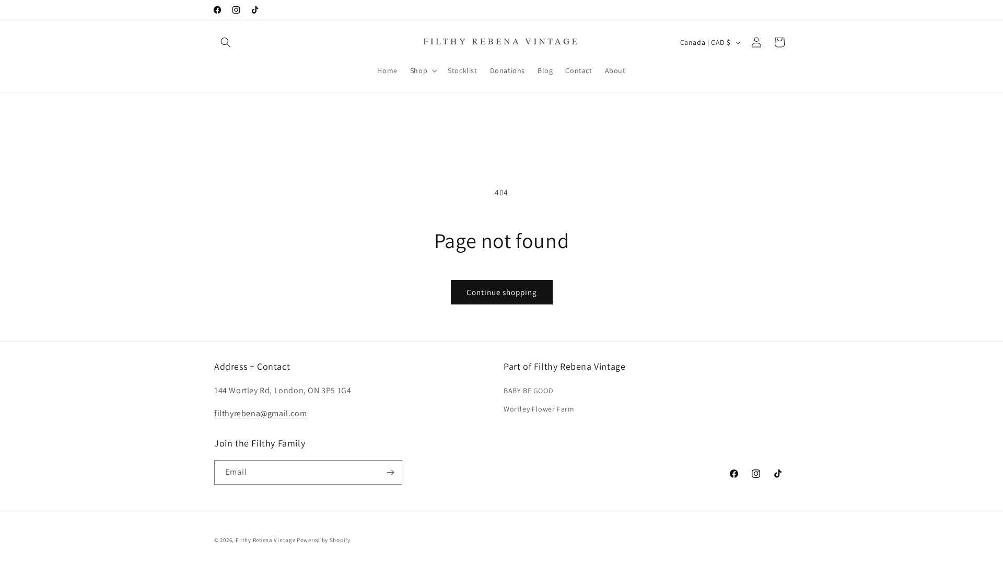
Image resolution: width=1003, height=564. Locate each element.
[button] (225, 42)
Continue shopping (501, 292)
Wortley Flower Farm (539, 409)
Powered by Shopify (324, 540)
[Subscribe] (390, 472)
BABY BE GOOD (528, 390)
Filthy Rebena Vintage (266, 540)
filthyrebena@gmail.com (260, 413)
